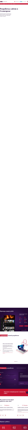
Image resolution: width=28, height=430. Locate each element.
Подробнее (3, 415)
